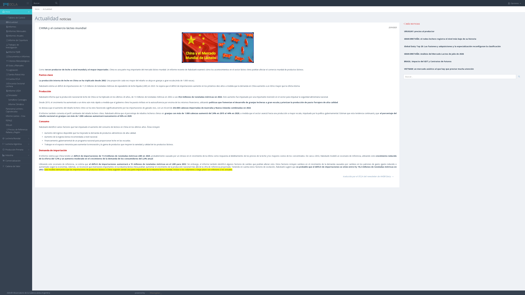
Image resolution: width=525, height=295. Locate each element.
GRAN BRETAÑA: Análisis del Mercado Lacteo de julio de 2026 (434, 54)
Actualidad (47, 9)
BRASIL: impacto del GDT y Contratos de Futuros (427, 61)
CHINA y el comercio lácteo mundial (62, 28)
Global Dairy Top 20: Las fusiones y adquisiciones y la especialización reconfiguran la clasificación (452, 46)
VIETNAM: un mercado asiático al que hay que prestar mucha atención (439, 69)
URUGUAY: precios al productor (419, 31)
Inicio (37, 9)
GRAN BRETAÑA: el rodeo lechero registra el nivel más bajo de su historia (440, 39)
